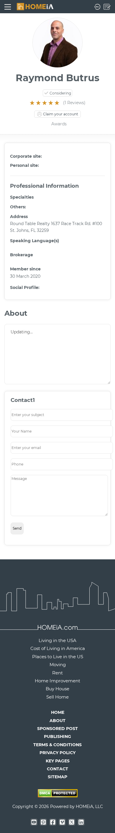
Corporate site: (26, 156)
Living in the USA (57, 640)
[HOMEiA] (35, 6)
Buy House (57, 688)
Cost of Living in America (57, 648)
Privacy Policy (57, 752)
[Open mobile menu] (7, 6)
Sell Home (57, 697)
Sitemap (57, 776)
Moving (58, 664)
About (57, 720)
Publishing (57, 736)
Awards (59, 124)
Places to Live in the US (57, 656)
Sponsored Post (57, 728)
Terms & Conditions (57, 744)
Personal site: (24, 165)
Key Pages (58, 761)
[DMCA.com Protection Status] (58, 795)
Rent (57, 673)
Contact (57, 769)
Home (57, 712)
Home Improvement (57, 681)
